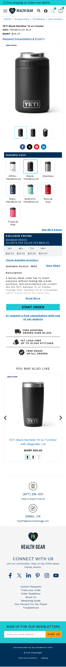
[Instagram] (47, 575)
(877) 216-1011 (33, 494)
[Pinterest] (37, 575)
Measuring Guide (30, 600)
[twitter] (29, 147)
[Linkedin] (28, 575)
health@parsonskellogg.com (33, 521)
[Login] (46, 11)
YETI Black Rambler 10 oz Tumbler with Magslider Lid (33, 442)
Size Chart (53, 265)
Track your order (31, 590)
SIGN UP (54, 634)
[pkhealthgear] (33, 540)
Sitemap (44, 658)
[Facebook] (10, 575)
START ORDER (33, 307)
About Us (30, 597)
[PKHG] (21, 11)
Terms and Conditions (27, 658)
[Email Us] (33, 508)
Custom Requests (30, 586)
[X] (19, 575)
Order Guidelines (30, 593)
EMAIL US (33, 516)
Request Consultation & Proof (22, 38)
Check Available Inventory (22, 260)
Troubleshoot (31, 607)
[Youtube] (56, 575)
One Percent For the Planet (31, 604)
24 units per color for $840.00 (27, 241)
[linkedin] (43, 147)
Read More (33, 298)
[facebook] (22, 147)
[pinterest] (36, 147)
